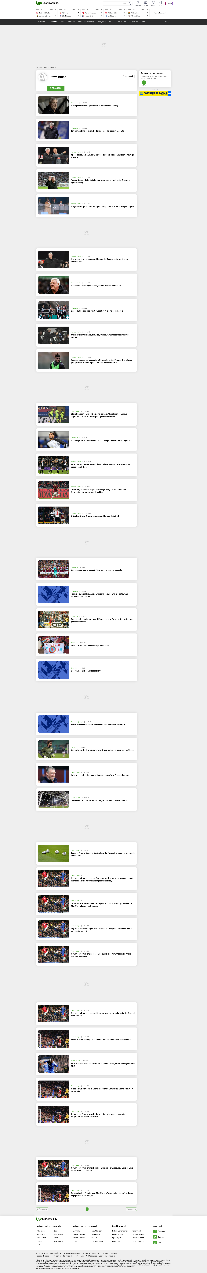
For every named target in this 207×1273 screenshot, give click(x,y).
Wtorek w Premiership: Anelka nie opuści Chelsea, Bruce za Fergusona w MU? (103, 1064)
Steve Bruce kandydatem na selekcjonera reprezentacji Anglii (98, 725)
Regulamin (113, 1253)
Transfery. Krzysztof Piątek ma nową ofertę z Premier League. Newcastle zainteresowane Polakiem (98, 490)
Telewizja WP (68, 1256)
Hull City (73, 747)
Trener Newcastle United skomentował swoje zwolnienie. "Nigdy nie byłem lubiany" (100, 181)
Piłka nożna (53, 22)
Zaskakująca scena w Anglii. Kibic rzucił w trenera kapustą (96, 570)
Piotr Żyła (116, 1241)
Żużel (79, 22)
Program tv (57, 1256)
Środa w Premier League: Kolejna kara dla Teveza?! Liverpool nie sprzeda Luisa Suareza (103, 854)
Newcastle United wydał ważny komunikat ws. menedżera (96, 286)
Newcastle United (76, 152)
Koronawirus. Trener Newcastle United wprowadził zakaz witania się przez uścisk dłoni (100, 465)
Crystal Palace (75, 797)
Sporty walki (101, 22)
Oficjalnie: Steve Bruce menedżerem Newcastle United (95, 516)
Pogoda (39, 1256)
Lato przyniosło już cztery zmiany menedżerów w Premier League (100, 775)
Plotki (77, 1256)
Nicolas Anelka (75, 1061)
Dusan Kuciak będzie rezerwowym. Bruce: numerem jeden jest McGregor (102, 750)
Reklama (105, 1253)
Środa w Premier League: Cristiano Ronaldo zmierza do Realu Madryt (101, 1039)
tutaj (77, 1268)
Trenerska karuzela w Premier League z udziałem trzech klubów (99, 800)
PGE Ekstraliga (97, 1241)
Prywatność (75, 1253)
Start (37, 67)
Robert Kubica (117, 1234)
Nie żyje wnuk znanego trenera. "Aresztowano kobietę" (95, 106)
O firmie (58, 1253)
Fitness (39, 1241)
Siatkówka (71, 22)
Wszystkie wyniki (160, 13)
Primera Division (79, 1238)
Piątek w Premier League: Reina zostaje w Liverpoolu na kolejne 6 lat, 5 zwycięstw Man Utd (102, 929)
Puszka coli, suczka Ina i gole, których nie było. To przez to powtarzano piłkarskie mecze (102, 620)
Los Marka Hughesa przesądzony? (86, 671)
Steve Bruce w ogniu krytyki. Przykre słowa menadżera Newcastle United (100, 336)
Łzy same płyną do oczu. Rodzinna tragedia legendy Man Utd (97, 131)
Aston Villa (74, 567)
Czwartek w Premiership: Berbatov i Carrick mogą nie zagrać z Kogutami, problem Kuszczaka (98, 1115)
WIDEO (111, 22)
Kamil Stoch (136, 1231)
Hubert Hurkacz (138, 1241)
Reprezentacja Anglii (77, 722)
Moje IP (84, 1256)
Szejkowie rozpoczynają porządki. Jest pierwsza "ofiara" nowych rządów (102, 206)
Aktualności (56, 88)
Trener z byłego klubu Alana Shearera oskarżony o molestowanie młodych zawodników (99, 595)
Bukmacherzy (89, 22)
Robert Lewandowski (120, 1231)
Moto (143, 22)
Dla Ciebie (42, 22)
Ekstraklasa (77, 1231)
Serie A (94, 1238)
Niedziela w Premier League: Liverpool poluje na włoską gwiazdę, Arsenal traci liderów (103, 1014)
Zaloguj (169, 3)
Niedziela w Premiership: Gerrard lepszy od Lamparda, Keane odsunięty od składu (102, 1090)
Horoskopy (47, 1256)
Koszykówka (133, 22)
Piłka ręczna (121, 22)
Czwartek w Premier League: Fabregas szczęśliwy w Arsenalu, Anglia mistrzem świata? (101, 955)
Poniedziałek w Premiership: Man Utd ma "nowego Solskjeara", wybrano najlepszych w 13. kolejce (102, 1194)
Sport (101, 1256)
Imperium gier (110, 1256)
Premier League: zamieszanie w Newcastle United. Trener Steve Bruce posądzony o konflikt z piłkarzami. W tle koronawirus (101, 361)
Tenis (62, 22)
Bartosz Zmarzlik (138, 1234)
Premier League (75, 411)
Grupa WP (50, 1253)
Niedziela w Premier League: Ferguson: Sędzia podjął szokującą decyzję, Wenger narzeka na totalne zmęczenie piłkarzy (102, 879)
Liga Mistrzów (97, 1231)
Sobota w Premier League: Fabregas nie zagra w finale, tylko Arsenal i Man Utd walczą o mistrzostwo (101, 904)
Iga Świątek (116, 1238)
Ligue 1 (75, 1241)
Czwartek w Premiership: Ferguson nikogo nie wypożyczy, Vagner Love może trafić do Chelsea (102, 1169)
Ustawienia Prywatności (91, 1253)
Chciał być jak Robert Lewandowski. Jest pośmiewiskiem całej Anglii (101, 440)
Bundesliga (96, 1234)
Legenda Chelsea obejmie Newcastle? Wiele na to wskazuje (97, 311)
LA (148, 22)
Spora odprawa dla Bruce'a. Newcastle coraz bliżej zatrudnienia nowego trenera (102, 156)
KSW (38, 1245)
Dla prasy (66, 1253)
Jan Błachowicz (138, 1238)
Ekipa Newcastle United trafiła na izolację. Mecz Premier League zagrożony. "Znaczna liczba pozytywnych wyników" (99, 415)
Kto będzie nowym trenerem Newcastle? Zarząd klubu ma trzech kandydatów (99, 260)
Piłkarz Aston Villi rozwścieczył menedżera (90, 645)
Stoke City (74, 668)
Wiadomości (92, 1256)
